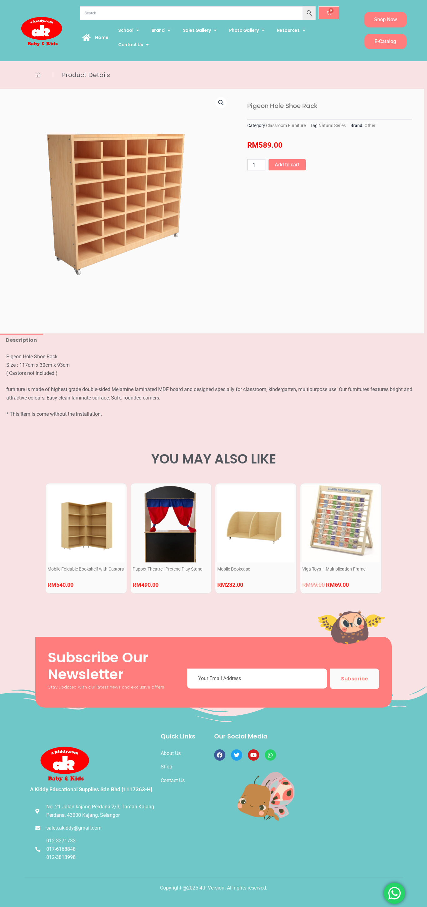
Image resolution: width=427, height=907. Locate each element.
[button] (221, 102)
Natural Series (332, 125)
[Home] (86, 37)
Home (101, 37)
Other (369, 125)
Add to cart (287, 165)
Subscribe (354, 678)
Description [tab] (21, 340)
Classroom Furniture (286, 125)
